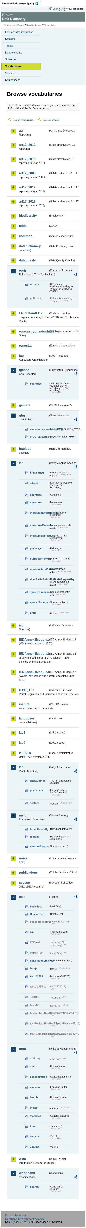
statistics (35, 1115)
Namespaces (12, 79)
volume (34, 1146)
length (34, 1097)
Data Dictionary (33, 25)
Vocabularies (13, 66)
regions (34, 836)
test (22, 896)
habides (25, 448)
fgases (24, 370)
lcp (21, 767)
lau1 (22, 732)
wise (22, 1159)
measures (36, 502)
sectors (34, 803)
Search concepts (51, 120)
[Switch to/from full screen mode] (62, 9)
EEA (21, 3)
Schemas (10, 59)
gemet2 (24, 405)
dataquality (27, 260)
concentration (38, 1076)
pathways (36, 548)
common (25, 236)
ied (21, 625)
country (34, 1186)
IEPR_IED (26, 690)
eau (32, 931)
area (32, 1066)
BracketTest (37, 914)
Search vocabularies (23, 120)
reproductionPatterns (39, 569)
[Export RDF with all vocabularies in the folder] (75, 275)
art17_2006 (27, 173)
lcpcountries (37, 780)
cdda (23, 226)
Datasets (10, 38)
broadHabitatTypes (39, 829)
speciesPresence (39, 592)
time (32, 1126)
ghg (22, 415)
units (33, 612)
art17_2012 (27, 187)
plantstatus (37, 790)
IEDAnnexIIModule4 (33, 672)
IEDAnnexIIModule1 (33, 639)
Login (55, 9)
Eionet (20, 25)
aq (21, 130)
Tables (9, 45)
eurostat (25, 345)
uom (22, 1048)
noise (23, 858)
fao (21, 355)
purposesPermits (39, 558)
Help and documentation (19, 32)
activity (34, 284)
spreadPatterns (39, 602)
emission (35, 1087)
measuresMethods (39, 525)
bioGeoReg (37, 472)
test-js (33, 968)
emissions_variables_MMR (39, 429)
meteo (34, 1107)
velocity (35, 1136)
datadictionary (30, 246)
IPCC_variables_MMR (39, 436)
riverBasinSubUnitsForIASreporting (39, 579)
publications (28, 872)
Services (10, 73)
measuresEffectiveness (39, 512)
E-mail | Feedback (15, 1215)
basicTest (36, 906)
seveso (24, 882)
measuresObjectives (39, 535)
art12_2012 (27, 144)
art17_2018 (27, 201)
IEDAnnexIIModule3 (33, 653)
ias (21, 463)
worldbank (27, 1173)
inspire (24, 704)
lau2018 (25, 753)
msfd (23, 815)
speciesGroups (39, 846)
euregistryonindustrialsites (33, 331)
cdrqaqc (35, 483)
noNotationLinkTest (39, 960)
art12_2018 (27, 159)
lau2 (22, 742)
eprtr (22, 270)
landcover (26, 718)
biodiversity (28, 215)
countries (36, 383)
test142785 (36, 976)
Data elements (13, 52)
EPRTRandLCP (31, 313)
